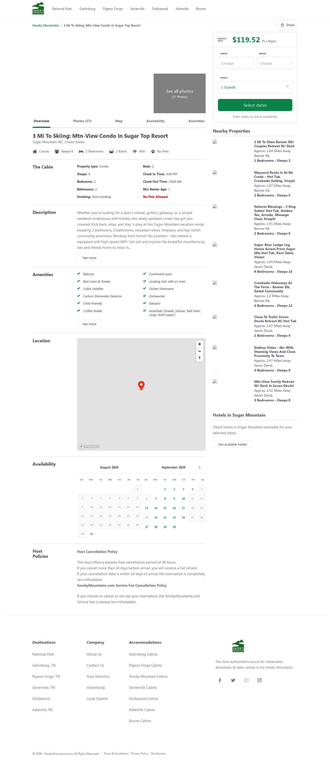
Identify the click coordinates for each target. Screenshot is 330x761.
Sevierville (137, 8)
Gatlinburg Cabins (143, 654)
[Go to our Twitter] (233, 680)
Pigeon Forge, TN (46, 676)
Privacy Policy (140, 753)
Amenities (196, 121)
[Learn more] (232, 153)
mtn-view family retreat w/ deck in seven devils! (274, 383)
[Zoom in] (199, 344)
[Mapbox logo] (89, 446)
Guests (223, 78)
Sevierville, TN (43, 687)
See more (89, 257)
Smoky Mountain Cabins (148, 676)
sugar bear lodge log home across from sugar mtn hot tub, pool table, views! (274, 251)
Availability (155, 121)
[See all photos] (92, 72)
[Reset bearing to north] (199, 358)
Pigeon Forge (112, 8)
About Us (94, 654)
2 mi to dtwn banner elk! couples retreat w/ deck (274, 144)
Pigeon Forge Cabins (145, 665)
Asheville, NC (42, 709)
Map (118, 121)
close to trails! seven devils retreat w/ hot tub (275, 319)
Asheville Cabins (142, 709)
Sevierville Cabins (143, 687)
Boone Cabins (140, 720)
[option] (90, 533)
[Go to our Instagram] (259, 680)
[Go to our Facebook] (219, 680)
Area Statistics (98, 676)
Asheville (182, 8)
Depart (262, 54)
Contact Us (95, 665)
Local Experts (97, 698)
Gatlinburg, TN (44, 665)
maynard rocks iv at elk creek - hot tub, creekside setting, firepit (274, 176)
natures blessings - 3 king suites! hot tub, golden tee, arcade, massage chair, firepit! (275, 212)
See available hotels (232, 444)
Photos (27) (82, 121)
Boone (201, 8)
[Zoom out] (199, 351)
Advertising (96, 687)
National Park (62, 8)
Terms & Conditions (116, 753)
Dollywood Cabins (143, 698)
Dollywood (160, 8)
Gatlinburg (87, 8)
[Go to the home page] (38, 8)
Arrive (223, 54)
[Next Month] (199, 467)
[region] (141, 394)
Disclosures (158, 753)
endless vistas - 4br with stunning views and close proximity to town (274, 351)
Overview (41, 121)
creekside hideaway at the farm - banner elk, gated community (273, 287)
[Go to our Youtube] (246, 680)
